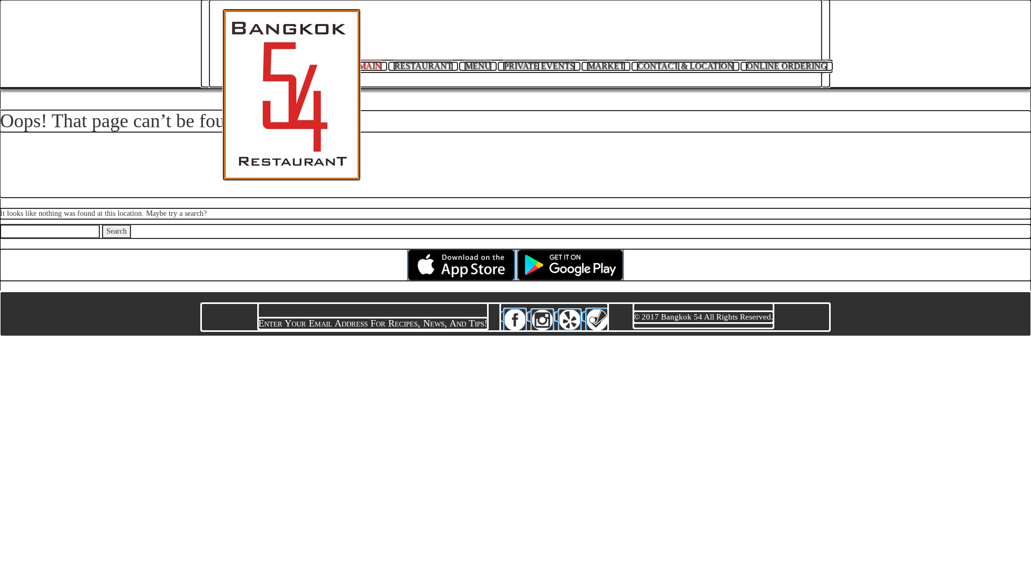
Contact (685, 65)
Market (606, 65)
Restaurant (423, 65)
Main (369, 65)
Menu (478, 65)
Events (539, 65)
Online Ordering (786, 65)
